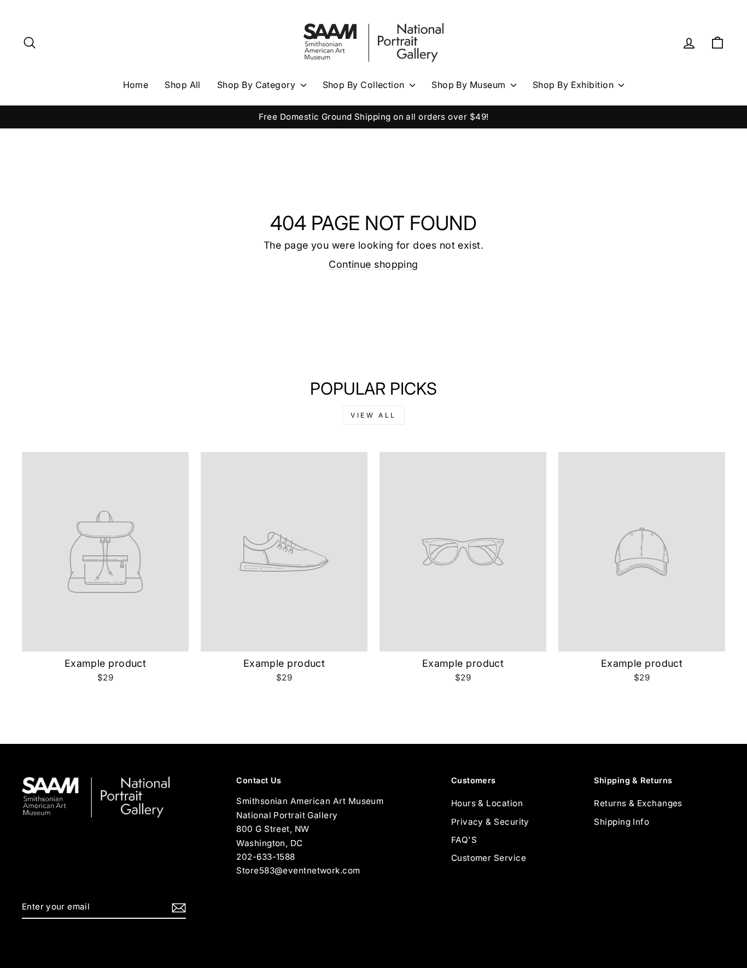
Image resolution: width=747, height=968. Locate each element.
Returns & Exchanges (638, 803)
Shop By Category (257, 84)
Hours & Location (487, 803)
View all (373, 415)
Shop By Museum (469, 84)
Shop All (183, 84)
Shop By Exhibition (574, 84)
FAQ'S (464, 840)
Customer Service (488, 858)
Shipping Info (621, 822)
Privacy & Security (490, 822)
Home (136, 84)
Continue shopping (373, 264)
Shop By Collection (365, 84)
